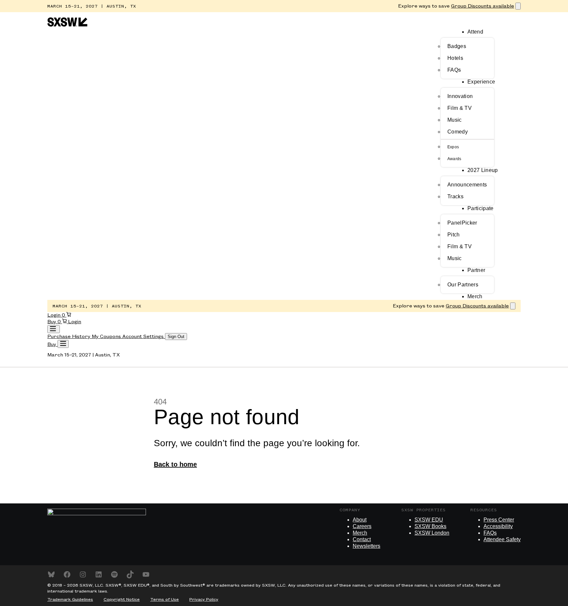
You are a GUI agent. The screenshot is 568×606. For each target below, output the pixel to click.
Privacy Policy (203, 599)
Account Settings (143, 336)
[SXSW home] (67, 25)
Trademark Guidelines (70, 599)
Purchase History (69, 336)
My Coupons (107, 336)
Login (54, 315)
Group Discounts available (482, 6)
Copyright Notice (122, 599)
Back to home (175, 464)
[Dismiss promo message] (518, 6)
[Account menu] (53, 329)
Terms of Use (164, 599)
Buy (52, 322)
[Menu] (63, 344)
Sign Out (176, 336)
